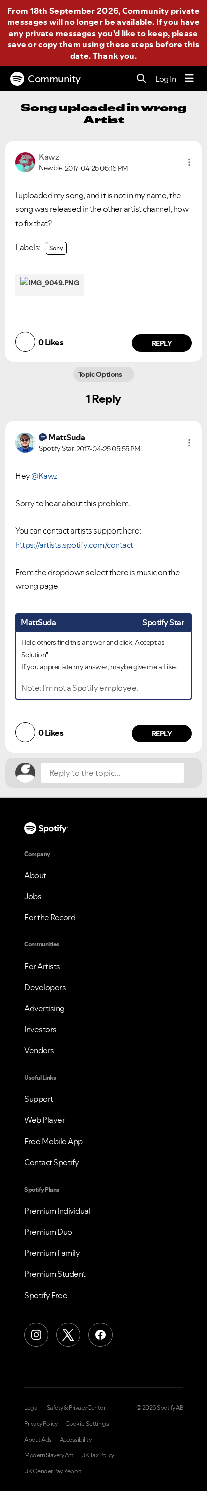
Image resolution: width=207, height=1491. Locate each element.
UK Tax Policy (97, 1455)
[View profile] (25, 161)
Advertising (44, 1008)
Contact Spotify (51, 1162)
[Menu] (189, 79)
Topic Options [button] (101, 374)
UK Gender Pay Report (52, 1471)
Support (38, 1098)
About (35, 875)
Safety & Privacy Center (76, 1408)
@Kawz (44, 475)
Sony (56, 248)
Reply (162, 343)
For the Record (49, 917)
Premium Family (52, 1252)
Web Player (44, 1119)
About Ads (38, 1440)
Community (54, 79)
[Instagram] (36, 1335)
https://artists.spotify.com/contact (74, 544)
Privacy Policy (40, 1424)
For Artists (42, 966)
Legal (31, 1408)
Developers (45, 987)
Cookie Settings (87, 1424)
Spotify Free (45, 1295)
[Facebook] (100, 1335)
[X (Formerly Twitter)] (68, 1335)
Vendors (39, 1050)
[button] (189, 162)
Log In (165, 78)
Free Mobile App (53, 1141)
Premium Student (55, 1274)
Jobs (32, 896)
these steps (129, 44)
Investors (40, 1029)
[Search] (141, 79)
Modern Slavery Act (48, 1455)
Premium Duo (48, 1231)
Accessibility (76, 1440)
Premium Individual (57, 1210)
